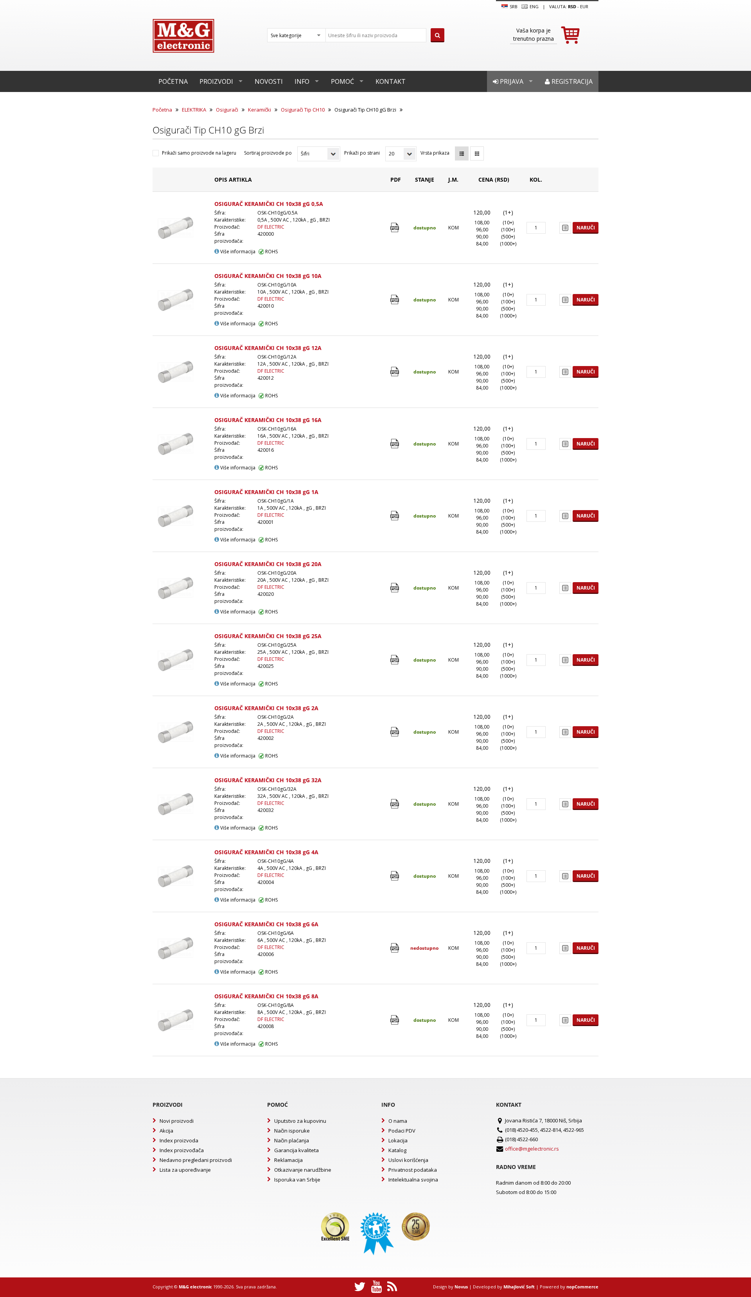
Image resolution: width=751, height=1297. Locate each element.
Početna (173, 81)
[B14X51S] (395, 228)
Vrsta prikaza (434, 153)
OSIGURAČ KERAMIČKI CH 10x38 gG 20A (268, 564)
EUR (584, 6)
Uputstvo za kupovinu (300, 1120)
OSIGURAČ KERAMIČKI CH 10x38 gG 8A (266, 996)
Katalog (397, 1150)
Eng (533, 6)
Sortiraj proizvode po (268, 153)
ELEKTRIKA (194, 109)
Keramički (259, 109)
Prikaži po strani (362, 153)
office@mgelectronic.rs (532, 1148)
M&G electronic (195, 1287)
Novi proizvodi (177, 1120)
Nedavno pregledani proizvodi (196, 1160)
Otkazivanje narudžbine (302, 1169)
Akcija (166, 1130)
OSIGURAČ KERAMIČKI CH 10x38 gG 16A (268, 420)
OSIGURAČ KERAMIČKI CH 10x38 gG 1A (266, 492)
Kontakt (391, 81)
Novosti (269, 81)
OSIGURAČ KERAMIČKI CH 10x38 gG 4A (266, 852)
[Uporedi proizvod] (565, 228)
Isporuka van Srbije (297, 1179)
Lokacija (398, 1140)
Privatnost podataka (412, 1169)
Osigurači (227, 109)
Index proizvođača (182, 1150)
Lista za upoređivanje (185, 1169)
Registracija (571, 81)
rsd (572, 6)
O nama (397, 1120)
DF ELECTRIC (270, 227)
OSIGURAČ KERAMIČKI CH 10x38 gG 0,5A (268, 203)
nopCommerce (582, 1287)
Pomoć (342, 81)
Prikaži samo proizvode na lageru (199, 153)
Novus (461, 1287)
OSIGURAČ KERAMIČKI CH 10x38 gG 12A (268, 348)
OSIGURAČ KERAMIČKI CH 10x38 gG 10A (268, 276)
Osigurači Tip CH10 (303, 109)
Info (302, 81)
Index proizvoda (179, 1140)
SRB (512, 6)
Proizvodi (216, 81)
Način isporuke (292, 1130)
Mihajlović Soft (519, 1287)
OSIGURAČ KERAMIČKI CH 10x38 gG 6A (266, 924)
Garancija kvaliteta (296, 1150)
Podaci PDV (401, 1130)
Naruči (586, 227)
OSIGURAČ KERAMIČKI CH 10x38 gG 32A (268, 780)
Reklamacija (288, 1160)
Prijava (510, 81)
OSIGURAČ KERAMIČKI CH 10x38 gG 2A (266, 708)
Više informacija (237, 251)
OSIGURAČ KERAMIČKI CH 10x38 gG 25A (268, 636)
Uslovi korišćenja (408, 1160)
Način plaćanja (291, 1140)
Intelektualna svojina (413, 1179)
